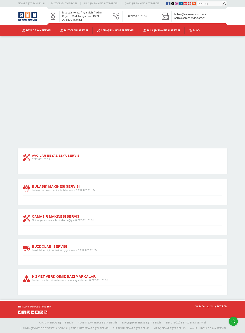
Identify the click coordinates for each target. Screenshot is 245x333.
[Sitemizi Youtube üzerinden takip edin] (185, 3)
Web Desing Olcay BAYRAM (211, 306)
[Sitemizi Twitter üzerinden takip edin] (172, 3)
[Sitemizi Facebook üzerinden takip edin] (168, 3)
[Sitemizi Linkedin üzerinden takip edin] (181, 3)
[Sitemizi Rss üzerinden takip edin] (194, 3)
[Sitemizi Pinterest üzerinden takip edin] (189, 3)
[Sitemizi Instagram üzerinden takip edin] (176, 3)
